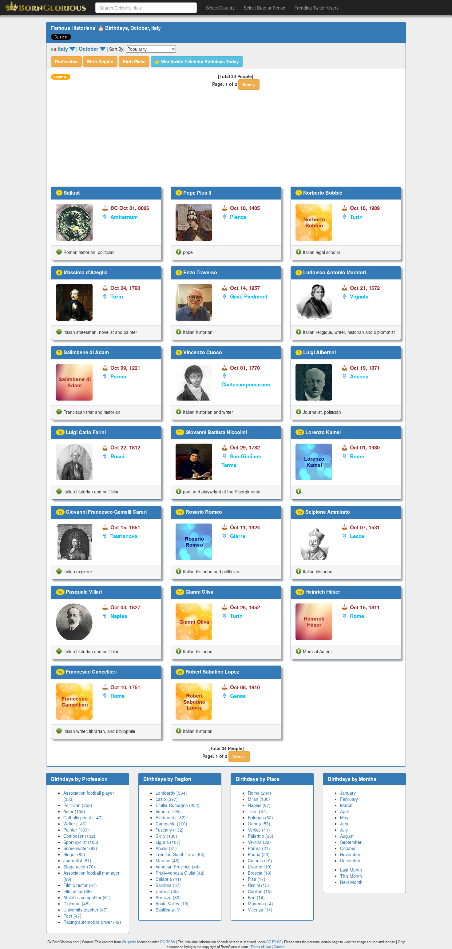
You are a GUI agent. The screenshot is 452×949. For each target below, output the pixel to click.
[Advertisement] (226, 140)
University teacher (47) (85, 910)
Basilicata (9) (168, 910)
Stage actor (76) (79, 867)
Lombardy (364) (171, 793)
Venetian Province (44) (178, 867)
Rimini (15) (258, 885)
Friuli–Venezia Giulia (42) (180, 873)
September (351, 842)
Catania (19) (260, 860)
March (346, 805)
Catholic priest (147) (83, 817)
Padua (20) (259, 854)
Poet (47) (72, 916)
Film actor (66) (77, 891)
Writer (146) (75, 823)
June (345, 823)
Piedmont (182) (171, 817)
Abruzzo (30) (168, 897)
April (344, 811)
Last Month (351, 870)
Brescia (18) (260, 873)
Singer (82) (74, 854)
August (347, 836)
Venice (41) (259, 830)
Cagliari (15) (260, 891)
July (344, 830)
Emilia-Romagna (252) (178, 805)
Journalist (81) (77, 860)
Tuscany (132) (170, 830)
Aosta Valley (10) (172, 903)
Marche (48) (168, 860)
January (348, 793)
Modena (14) (260, 903)
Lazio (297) (167, 799)
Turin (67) (257, 811)
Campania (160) (171, 823)
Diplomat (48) (76, 903)
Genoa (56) (259, 823)
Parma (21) (259, 848)
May (344, 817)
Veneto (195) (168, 811)
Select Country (220, 8)
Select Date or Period (264, 8)
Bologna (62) (260, 817)
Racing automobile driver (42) (92, 922)
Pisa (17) (256, 879)
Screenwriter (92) (80, 848)
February (349, 799)
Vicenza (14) (260, 910)
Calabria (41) (168, 879)
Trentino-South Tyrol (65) (180, 854)
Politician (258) (77, 805)
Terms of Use (261, 946)
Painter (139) (76, 830)
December (350, 860)
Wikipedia (129, 941)
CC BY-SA (167, 941)
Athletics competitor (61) (87, 897)
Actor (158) (74, 811)
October (348, 848)
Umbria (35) (167, 891)
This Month (351, 876)
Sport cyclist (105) (80, 842)
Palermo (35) (260, 836)
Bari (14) (256, 897)
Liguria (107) (168, 842)
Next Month (351, 882)
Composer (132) (79, 836)
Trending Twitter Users (317, 8)
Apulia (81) (166, 848)
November (350, 854)
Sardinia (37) (168, 885)
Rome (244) (259, 793)
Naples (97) (259, 805)
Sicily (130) (166, 836)
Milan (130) (259, 799)
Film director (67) (80, 885)
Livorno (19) (260, 867)
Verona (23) (259, 842)
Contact (279, 946)
